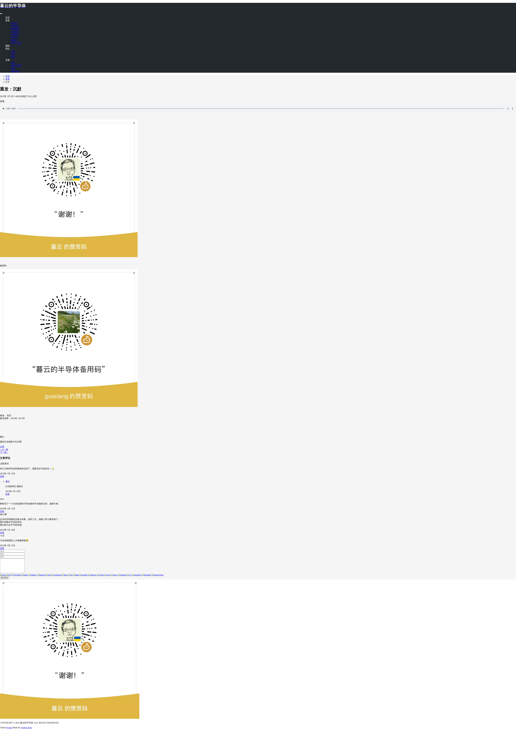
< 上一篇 (4, 449)
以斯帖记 (15, 34)
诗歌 (13, 68)
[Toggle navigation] (1, 13)
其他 (13, 63)
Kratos (9, 727)
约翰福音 (15, 29)
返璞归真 (15, 71)
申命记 (14, 23)
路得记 (14, 40)
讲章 (7, 20)
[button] (2, 447)
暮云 (7, 481)
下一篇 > (4, 452)
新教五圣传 (16, 65)
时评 (13, 57)
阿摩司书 (15, 26)
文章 (7, 60)
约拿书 (14, 37)
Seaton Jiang (26, 727)
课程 (7, 46)
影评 (13, 54)
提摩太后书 (16, 43)
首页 (7, 17)
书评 (13, 51)
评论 (7, 48)
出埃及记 (15, 32)
